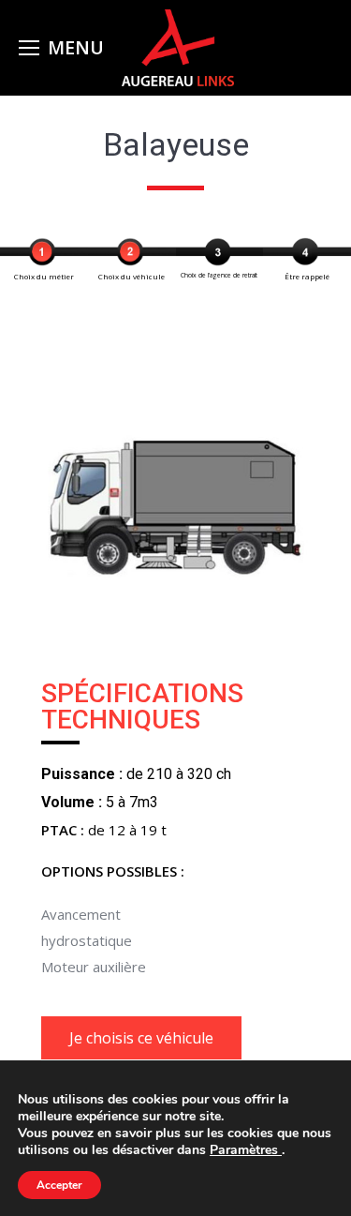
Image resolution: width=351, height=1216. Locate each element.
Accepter (59, 1185)
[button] (141, 1037)
